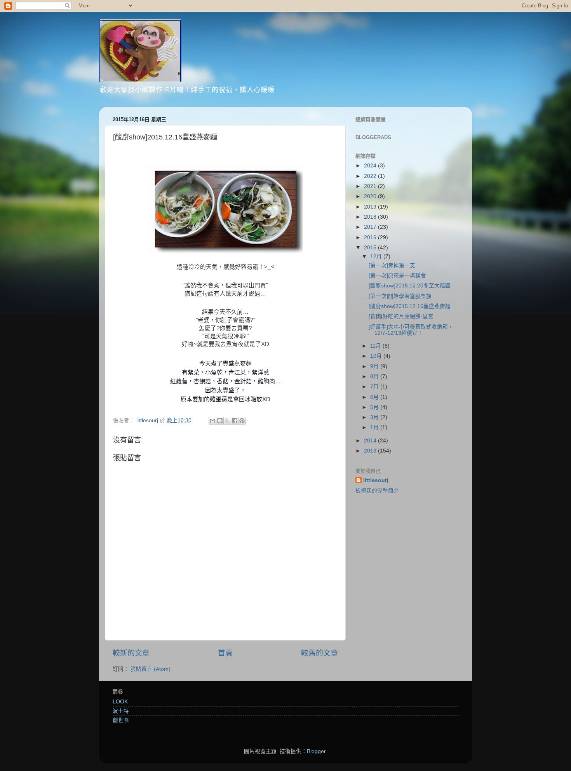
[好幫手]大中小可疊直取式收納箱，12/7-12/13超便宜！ (411, 330)
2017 (371, 227)
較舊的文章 (319, 653)
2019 (371, 207)
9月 (375, 366)
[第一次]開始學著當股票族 (400, 296)
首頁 (225, 653)
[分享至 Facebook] (234, 421)
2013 (371, 451)
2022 (371, 176)
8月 (375, 376)
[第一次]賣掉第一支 (392, 265)
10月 (376, 356)
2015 (371, 248)
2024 (371, 166)
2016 (371, 237)
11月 (376, 346)
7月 (375, 387)
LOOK (120, 702)
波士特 (121, 711)
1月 (375, 427)
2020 (371, 196)
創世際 (121, 720)
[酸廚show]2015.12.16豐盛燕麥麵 (410, 306)
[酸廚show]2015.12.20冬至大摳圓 (410, 286)
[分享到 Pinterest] (242, 421)
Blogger (316, 751)
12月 (376, 256)
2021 (371, 186)
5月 (375, 407)
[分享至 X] (227, 421)
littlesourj (375, 480)
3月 (375, 417)
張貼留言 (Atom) (151, 669)
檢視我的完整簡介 (377, 491)
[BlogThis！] (220, 421)
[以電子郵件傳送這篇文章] (212, 421)
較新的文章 (131, 653)
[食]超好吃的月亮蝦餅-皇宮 (401, 316)
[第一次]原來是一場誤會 (397, 275)
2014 (371, 441)
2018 (371, 217)
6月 (375, 397)
